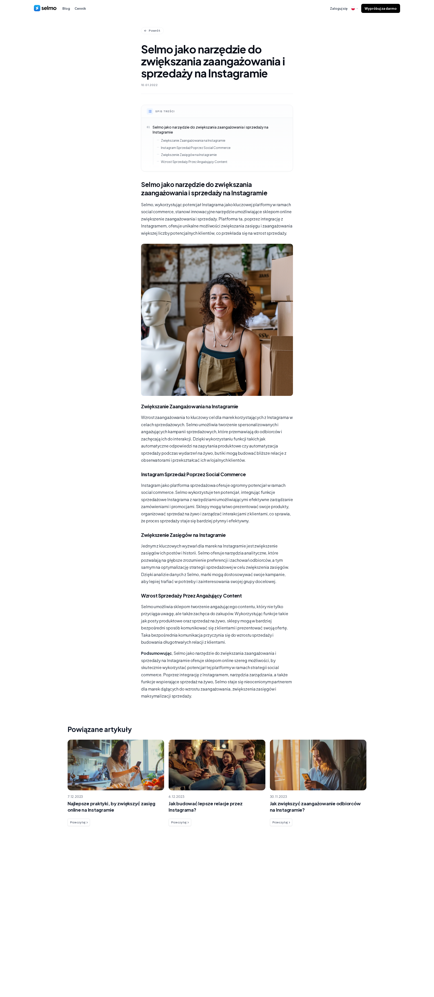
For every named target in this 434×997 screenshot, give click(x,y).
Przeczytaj (77, 822)
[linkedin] (367, 973)
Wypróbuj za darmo (381, 8)
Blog (66, 8)
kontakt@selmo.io (370, 898)
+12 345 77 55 (365, 881)
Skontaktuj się (65, 905)
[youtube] (386, 973)
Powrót (154, 30)
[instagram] (377, 973)
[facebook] (358, 973)
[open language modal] (354, 8)
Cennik (80, 8)
